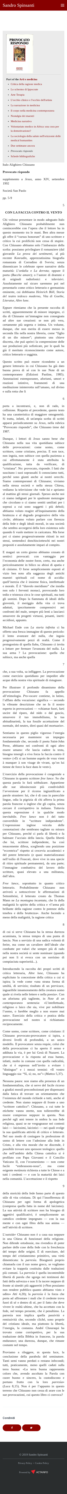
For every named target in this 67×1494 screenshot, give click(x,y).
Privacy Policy (25, 1463)
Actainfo (42, 1472)
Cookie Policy (42, 1463)
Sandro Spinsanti (18, 5)
